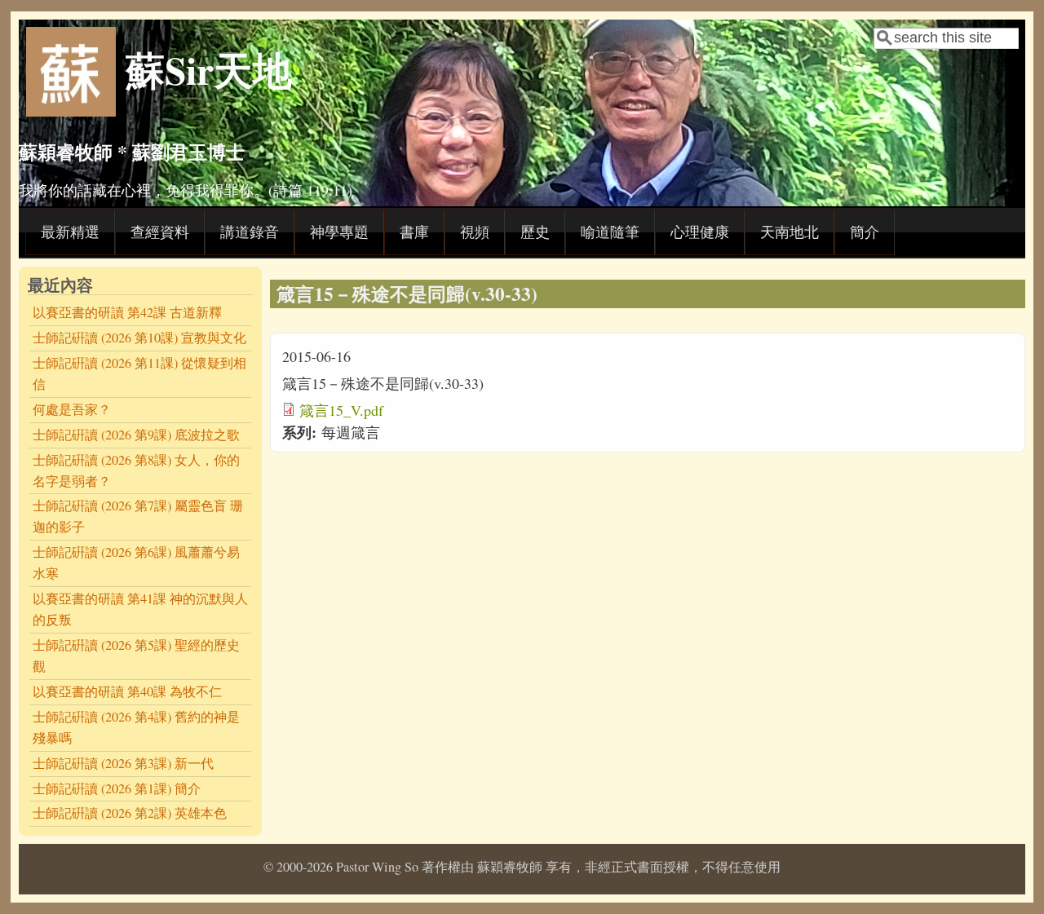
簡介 (864, 231)
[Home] (71, 111)
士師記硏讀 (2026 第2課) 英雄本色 (130, 813)
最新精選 (70, 231)
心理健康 (699, 231)
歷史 (535, 231)
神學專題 (339, 231)
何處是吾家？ (72, 409)
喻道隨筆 (610, 231)
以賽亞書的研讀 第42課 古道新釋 (127, 312)
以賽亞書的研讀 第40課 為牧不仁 (127, 691)
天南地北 (789, 231)
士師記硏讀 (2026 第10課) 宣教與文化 (139, 338)
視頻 (474, 231)
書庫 (414, 231)
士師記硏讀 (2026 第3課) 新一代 (123, 763)
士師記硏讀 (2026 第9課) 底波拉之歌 (136, 435)
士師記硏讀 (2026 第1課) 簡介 (117, 788)
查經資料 (159, 231)
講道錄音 (249, 231)
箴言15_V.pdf (341, 410)
